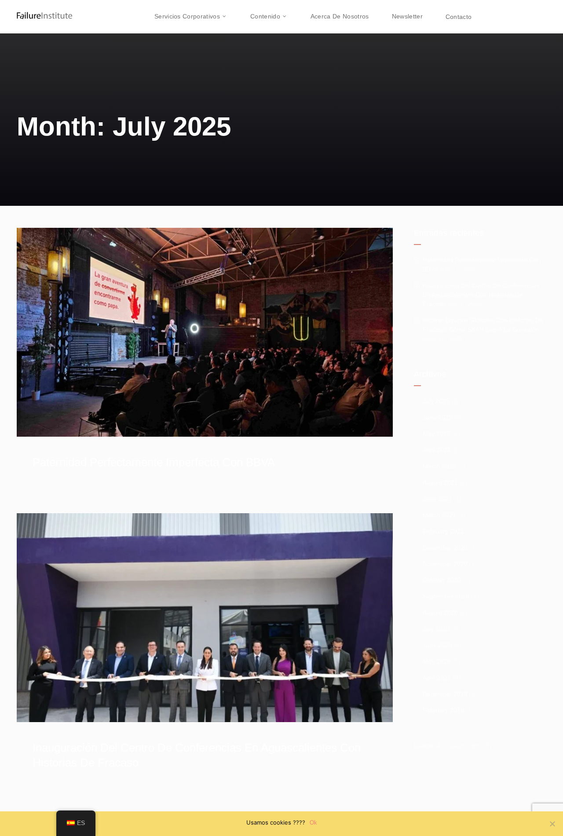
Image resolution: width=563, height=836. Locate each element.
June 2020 (437, 645)
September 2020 (446, 596)
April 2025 (437, 449)
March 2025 (439, 466)
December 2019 (445, 693)
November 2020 (445, 563)
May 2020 (436, 661)
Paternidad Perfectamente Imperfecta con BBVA (154, 462)
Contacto (459, 16)
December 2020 (445, 547)
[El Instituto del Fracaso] (37, 11)
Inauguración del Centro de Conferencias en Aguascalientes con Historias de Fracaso (481, 294)
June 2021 (437, 498)
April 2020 (437, 677)
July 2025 (436, 401)
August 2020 (440, 612)
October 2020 (442, 580)
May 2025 (436, 433)
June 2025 (437, 417)
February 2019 (443, 710)
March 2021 (439, 514)
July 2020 (436, 628)
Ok (313, 822)
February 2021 (443, 531)
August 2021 (440, 482)
